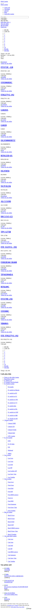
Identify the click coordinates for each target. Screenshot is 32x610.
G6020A (4, 110)
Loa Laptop (7, 455)
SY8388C (5, 311)
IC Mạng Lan (8, 380)
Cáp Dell (10, 545)
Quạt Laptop (7, 479)
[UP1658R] (7, 568)
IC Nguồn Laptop (9, 383)
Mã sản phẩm (4, 25)
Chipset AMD (12, 423)
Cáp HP (10, 548)
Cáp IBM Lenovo (13, 552)
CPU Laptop (11, 436)
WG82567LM (8, 582)
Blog (5, 12)
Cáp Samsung (12, 555)
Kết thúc (6, 50)
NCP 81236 (6, 186)
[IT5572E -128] (4, 62)
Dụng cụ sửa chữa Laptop (11, 377)
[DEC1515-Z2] (3, 211)
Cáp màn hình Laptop (10, 536)
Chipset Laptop (8, 420)
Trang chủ (7, 7)
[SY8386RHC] (3, 77)
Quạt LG (10, 498)
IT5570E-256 (7, 299)
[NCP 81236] (3, 181)
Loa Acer (10, 458)
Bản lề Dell (11, 521)
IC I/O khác (11, 444)
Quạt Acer (11, 482)
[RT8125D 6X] (2, 150)
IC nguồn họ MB (13, 415)
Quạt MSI (10, 501)
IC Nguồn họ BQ (13, 418)
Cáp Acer (10, 539)
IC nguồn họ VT (12, 403)
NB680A (4, 323)
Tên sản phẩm (5, 24)
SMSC (10, 453)
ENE (9, 441)
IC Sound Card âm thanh (11, 382)
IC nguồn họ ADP (13, 412)
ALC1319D (6, 201)
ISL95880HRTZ (8, 140)
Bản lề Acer (11, 515)
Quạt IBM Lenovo (13, 495)
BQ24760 (7, 599)
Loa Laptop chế (12, 471)
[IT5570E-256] (4, 293)
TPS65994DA (7, 274)
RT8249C (5, 287)
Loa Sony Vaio (12, 474)
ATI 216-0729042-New (11, 594)
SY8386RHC (6, 82)
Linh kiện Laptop (9, 14)
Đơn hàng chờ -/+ (6, 22)
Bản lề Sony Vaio (13, 531)
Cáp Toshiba (11, 561)
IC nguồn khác (12, 406)
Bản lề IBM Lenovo (13, 528)
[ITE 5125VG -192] (5, 241)
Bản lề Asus (11, 518)
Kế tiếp (6, 49)
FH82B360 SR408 (9, 262)
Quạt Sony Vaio (12, 507)
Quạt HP (10, 491)
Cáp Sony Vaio (12, 558)
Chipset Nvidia (12, 429)
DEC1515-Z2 (7, 216)
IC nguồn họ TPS (13, 399)
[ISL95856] (3, 165)
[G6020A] (4, 104)
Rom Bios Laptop (9, 379)
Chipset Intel (11, 433)
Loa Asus (10, 461)
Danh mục (4, 27)
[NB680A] (3, 318)
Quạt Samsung (12, 504)
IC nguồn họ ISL (12, 409)
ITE (9, 447)
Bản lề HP (11, 525)
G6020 (4, 125)
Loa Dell (10, 464)
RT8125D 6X (6, 155)
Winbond (10, 450)
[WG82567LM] (9, 580)
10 (5, 47)
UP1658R (7, 570)
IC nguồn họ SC (12, 396)
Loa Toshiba (11, 477)
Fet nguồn (11, 387)
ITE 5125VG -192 (9, 247)
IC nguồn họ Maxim (13, 390)
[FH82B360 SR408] (3, 257)
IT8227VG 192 (7, 95)
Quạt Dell (10, 488)
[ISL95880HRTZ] (3, 135)
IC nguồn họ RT (12, 393)
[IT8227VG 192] (3, 89)
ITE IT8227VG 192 (9, 336)
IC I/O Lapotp (8, 437)
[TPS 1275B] (3, 226)
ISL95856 (5, 171)
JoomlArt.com (10, 605)
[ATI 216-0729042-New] (9, 593)
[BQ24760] (5, 597)
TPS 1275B (6, 232)
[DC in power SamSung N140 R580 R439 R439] (6, 585)
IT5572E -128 (7, 67)
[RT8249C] (2, 281)
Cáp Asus (10, 542)
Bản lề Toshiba (12, 534)
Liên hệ (6, 11)
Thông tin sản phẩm (6, 63)
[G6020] (3, 120)
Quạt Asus (11, 485)
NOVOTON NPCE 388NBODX (13, 576)
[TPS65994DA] (3, 269)
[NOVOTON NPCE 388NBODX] (6, 574)
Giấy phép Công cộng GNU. (17, 607)
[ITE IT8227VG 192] (2, 330)
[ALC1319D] (4, 196)
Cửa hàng (7, 9)
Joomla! (16, 605)
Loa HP (10, 468)
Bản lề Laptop (8, 512)
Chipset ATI (11, 426)
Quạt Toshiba (11, 510)
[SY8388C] (3, 306)
